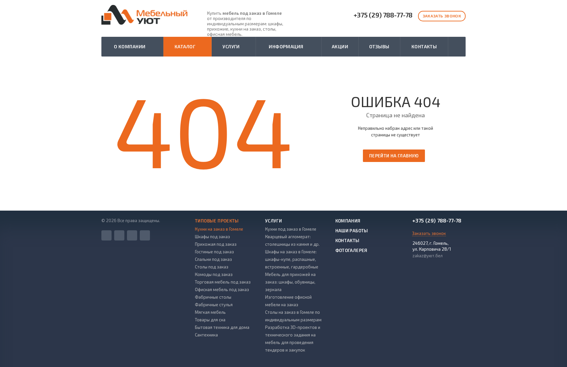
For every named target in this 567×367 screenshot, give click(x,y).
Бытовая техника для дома (222, 327)
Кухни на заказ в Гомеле (219, 229)
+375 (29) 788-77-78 (383, 14)
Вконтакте (119, 235)
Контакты (424, 46)
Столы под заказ (211, 266)
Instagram (132, 235)
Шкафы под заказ (212, 236)
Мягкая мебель (210, 312)
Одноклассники (145, 235)
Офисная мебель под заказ (222, 289)
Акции (340, 46)
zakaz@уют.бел (427, 255)
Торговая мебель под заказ (223, 282)
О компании (131, 46)
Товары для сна (210, 319)
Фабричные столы (213, 297)
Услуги (232, 46)
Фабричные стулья (214, 304)
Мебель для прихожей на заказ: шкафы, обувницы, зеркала (290, 282)
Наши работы (351, 230)
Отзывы (379, 46)
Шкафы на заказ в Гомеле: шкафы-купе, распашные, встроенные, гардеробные (291, 259)
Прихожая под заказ (216, 244)
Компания (348, 220)
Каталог (186, 46)
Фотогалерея (351, 250)
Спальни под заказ (213, 259)
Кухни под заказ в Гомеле (290, 229)
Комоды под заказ (214, 274)
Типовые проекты (217, 220)
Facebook (106, 235)
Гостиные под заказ (214, 251)
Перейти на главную (394, 155)
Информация (287, 46)
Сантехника (206, 334)
